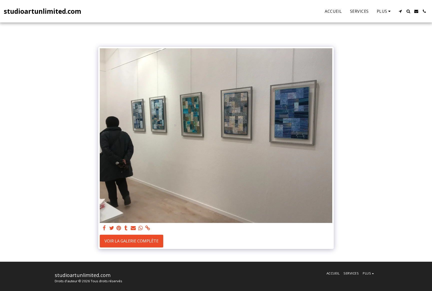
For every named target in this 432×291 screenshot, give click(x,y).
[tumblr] (126, 228)
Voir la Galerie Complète (131, 241)
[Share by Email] (133, 228)
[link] (147, 228)
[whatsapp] (140, 228)
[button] (400, 11)
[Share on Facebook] (104, 228)
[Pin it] (119, 228)
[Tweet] (111, 228)
